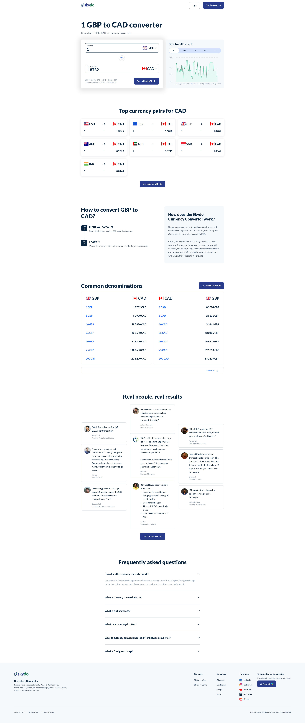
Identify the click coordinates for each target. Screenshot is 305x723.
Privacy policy (19, 712)
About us (220, 680)
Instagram (248, 685)
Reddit (246, 699)
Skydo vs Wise (200, 680)
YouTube (247, 689)
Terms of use (33, 712)
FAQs (219, 694)
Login (194, 5)
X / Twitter (248, 694)
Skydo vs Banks (200, 685)
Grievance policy (48, 712)
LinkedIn (247, 680)
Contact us (221, 685)
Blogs (219, 689)
